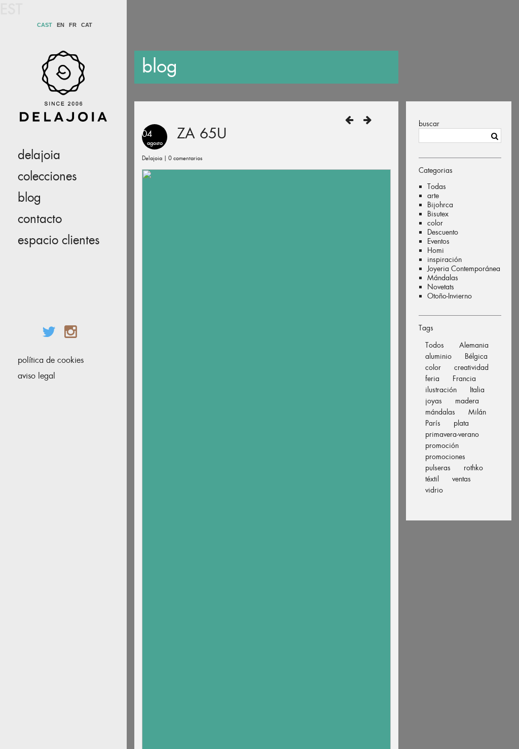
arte (433, 195)
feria (432, 378)
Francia (464, 378)
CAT (86, 25)
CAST (44, 25)
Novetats (440, 286)
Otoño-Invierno (449, 296)
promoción (442, 445)
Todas (436, 186)
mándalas (440, 412)
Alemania (474, 345)
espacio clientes (59, 240)
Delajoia (39, 155)
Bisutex (438, 213)
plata (461, 423)
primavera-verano (452, 434)
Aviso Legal (36, 375)
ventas (461, 478)
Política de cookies (51, 360)
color (435, 223)
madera (467, 400)
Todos (434, 345)
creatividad (471, 367)
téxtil (432, 478)
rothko (473, 467)
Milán (477, 412)
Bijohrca (440, 204)
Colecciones (47, 176)
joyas (433, 400)
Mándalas (442, 277)
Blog (29, 198)
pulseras (438, 467)
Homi (435, 250)
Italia (477, 389)
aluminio (438, 356)
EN (60, 25)
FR (73, 25)
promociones (445, 456)
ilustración (441, 389)
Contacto (40, 219)
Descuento (442, 232)
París (432, 423)
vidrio (434, 490)
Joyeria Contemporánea (463, 268)
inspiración (444, 259)
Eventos (438, 241)
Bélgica (476, 356)
